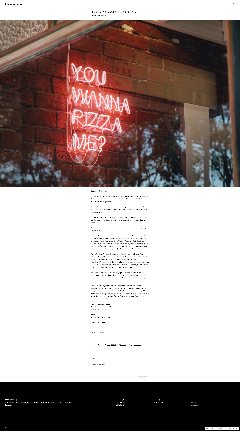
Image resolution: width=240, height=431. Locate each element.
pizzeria (135, 345)
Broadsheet (123, 345)
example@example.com (161, 400)
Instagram (194, 405)
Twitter (193, 402)
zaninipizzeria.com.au (98, 322)
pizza (131, 345)
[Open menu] (233, 4)
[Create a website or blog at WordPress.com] (6, 427)
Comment (143, 378)
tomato (139, 345)
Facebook (194, 400)
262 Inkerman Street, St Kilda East (103, 307)
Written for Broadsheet (98, 191)
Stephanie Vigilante (14, 3)
